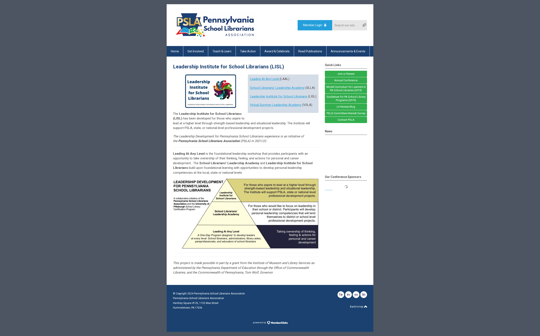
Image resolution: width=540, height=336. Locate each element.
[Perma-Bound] (346, 189)
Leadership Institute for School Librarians (278, 96)
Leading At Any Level (265, 79)
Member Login (312, 25)
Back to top (357, 306)
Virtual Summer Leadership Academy (275, 105)
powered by (260, 322)
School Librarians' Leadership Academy (277, 88)
